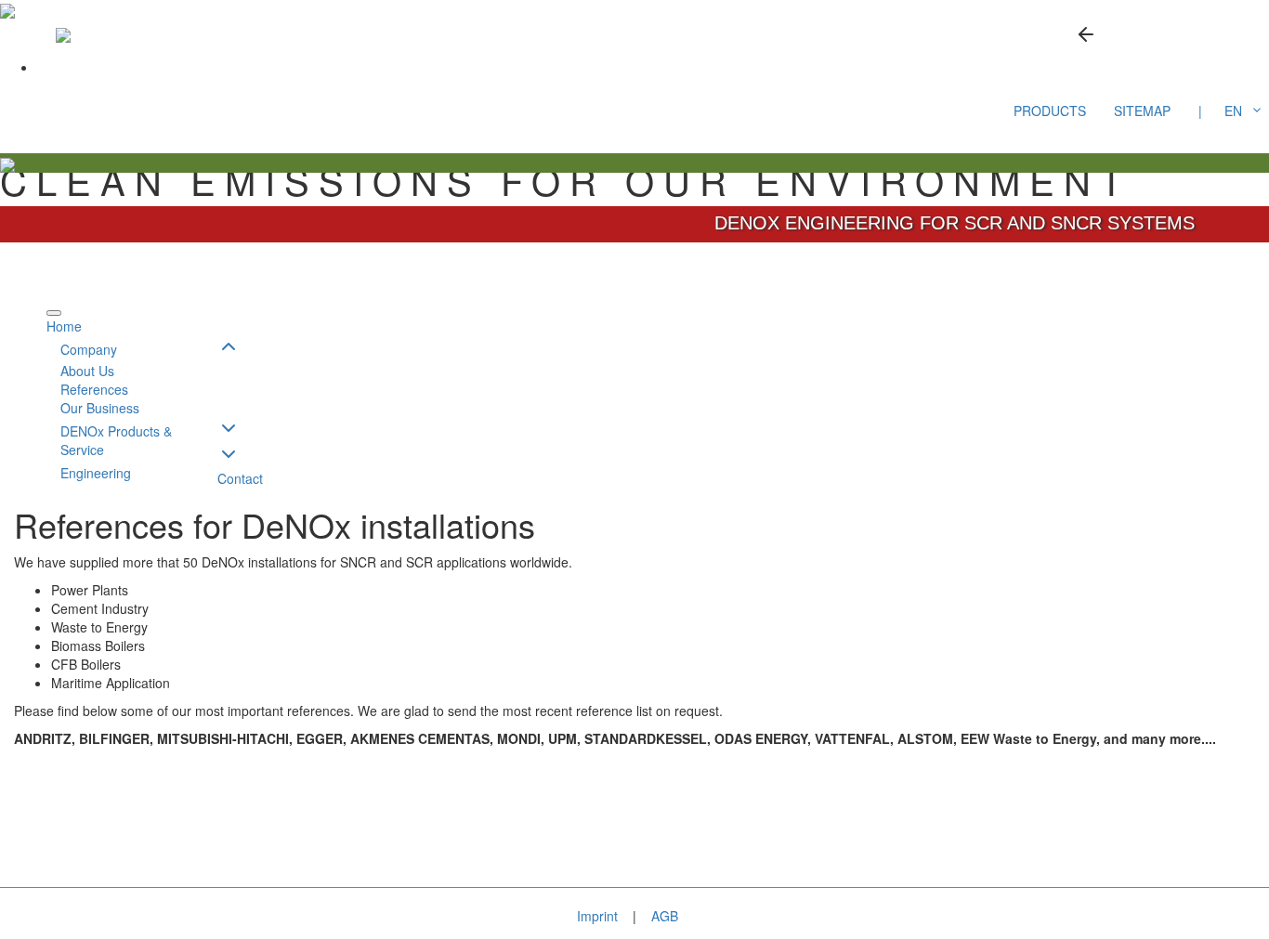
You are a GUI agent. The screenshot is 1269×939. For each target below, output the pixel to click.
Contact (240, 478)
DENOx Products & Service (116, 440)
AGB (664, 915)
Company (88, 349)
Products (1050, 110)
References (94, 389)
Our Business (99, 407)
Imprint (597, 915)
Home (64, 326)
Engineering (95, 472)
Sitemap (1142, 110)
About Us (87, 370)
